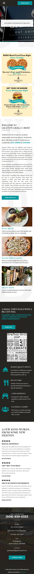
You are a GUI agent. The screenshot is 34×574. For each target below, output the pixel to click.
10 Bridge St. (17, 541)
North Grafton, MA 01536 (17, 543)
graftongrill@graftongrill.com (17, 550)
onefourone (23, 572)
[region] (17, 24)
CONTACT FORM (17, 557)
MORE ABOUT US (10, 197)
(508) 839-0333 (17, 516)
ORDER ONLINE (25, 3)
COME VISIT (8, 327)
